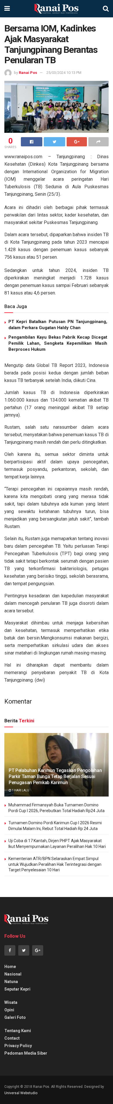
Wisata (10, 1002)
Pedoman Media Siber (25, 1053)
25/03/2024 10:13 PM (63, 72)
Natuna (11, 981)
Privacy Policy (18, 1045)
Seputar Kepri (17, 989)
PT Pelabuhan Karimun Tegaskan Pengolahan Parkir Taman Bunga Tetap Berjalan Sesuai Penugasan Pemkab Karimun (55, 776)
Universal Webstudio (20, 1093)
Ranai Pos (28, 72)
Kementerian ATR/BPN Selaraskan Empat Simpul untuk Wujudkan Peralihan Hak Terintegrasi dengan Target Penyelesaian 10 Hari (54, 864)
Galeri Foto (15, 1017)
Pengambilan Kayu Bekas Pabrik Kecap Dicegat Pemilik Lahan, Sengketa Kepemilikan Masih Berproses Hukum (57, 343)
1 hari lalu (20, 790)
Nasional (12, 974)
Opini (9, 1010)
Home (10, 966)
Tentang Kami (17, 1030)
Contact (12, 1038)
